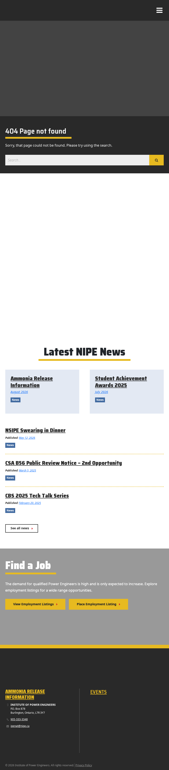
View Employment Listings (33, 604)
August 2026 (19, 392)
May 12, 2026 (27, 438)
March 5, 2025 (27, 470)
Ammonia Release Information (25, 694)
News (15, 400)
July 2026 (101, 392)
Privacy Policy (83, 765)
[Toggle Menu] (159, 11)
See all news (20, 528)
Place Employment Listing (96, 604)
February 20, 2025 (30, 503)
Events (98, 692)
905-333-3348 (19, 719)
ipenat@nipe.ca (20, 726)
